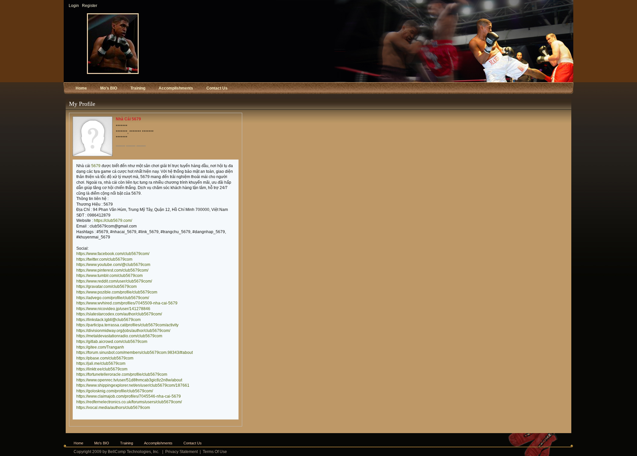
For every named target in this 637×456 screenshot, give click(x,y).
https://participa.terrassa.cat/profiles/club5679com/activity (127, 325)
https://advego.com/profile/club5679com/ (112, 297)
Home (78, 443)
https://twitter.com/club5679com (104, 259)
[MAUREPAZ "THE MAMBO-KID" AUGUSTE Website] (113, 72)
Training (126, 443)
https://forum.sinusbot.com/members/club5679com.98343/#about (134, 352)
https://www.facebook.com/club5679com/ (112, 253)
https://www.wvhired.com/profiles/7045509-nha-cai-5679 (126, 303)
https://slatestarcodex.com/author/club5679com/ (119, 314)
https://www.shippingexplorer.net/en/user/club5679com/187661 (132, 385)
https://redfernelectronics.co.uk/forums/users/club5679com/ (129, 402)
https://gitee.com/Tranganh (100, 347)
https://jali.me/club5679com (100, 363)
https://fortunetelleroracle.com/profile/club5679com (121, 374)
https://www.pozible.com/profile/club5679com (116, 292)
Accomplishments (158, 443)
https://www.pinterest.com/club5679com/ (112, 270)
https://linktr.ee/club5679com (101, 369)
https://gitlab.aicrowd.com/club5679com (111, 341)
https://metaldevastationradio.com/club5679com (119, 336)
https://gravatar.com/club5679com (106, 286)
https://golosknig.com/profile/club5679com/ (114, 391)
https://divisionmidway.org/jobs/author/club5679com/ (123, 330)
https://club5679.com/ (113, 220)
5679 (96, 165)
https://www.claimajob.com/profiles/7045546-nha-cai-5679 (128, 396)
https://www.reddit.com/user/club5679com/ (114, 281)
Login (74, 5)
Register (89, 5)
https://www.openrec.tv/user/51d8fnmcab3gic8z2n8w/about (129, 380)
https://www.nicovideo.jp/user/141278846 (113, 308)
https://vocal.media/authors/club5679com (113, 407)
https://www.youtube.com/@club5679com (113, 264)
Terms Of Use (215, 451)
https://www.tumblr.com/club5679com (109, 275)
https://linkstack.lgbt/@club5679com (108, 319)
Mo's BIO (101, 443)
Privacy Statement (181, 451)
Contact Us (192, 443)
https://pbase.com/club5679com (104, 358)
